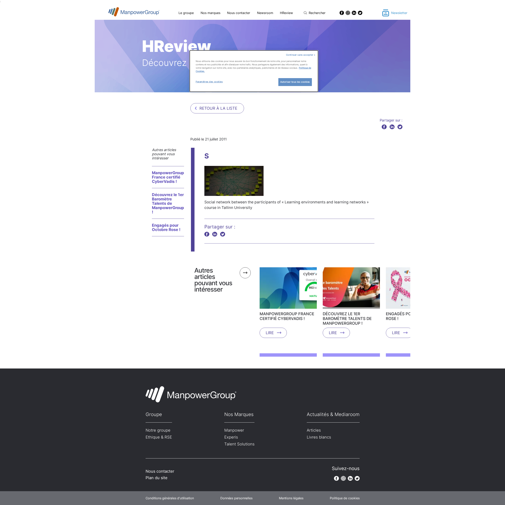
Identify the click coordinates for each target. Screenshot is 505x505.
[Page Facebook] (341, 13)
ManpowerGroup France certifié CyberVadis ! (168, 177)
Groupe (154, 414)
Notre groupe (158, 430)
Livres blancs (319, 437)
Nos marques (210, 13)
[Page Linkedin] (354, 13)
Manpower (234, 430)
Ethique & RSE (159, 437)
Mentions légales (291, 498)
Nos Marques (238, 414)
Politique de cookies (344, 498)
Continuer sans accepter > (300, 54)
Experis (231, 437)
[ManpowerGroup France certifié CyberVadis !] (288, 289)
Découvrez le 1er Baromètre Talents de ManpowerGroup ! (168, 203)
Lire (270, 332)
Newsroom (265, 13)
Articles (314, 430)
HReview (286, 13)
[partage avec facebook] (384, 126)
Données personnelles (236, 498)
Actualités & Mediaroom (333, 414)
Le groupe (186, 13)
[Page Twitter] (360, 13)
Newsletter (399, 13)
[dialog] (254, 71)
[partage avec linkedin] (392, 126)
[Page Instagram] (348, 13)
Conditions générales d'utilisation (170, 498)
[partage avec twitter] (399, 126)
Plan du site (156, 477)
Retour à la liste (218, 108)
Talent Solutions (239, 444)
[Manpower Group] (143, 13)
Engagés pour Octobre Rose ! (166, 227)
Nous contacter (238, 13)
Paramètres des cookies (209, 81)
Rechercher (317, 12)
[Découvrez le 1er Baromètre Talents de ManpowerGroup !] (351, 289)
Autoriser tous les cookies (295, 81)
